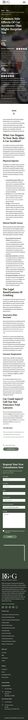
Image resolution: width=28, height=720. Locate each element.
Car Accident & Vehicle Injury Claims (10, 614)
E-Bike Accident (5, 622)
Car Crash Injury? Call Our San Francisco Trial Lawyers (14, 437)
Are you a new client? (8, 504)
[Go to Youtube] (17, 607)
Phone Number (6, 497)
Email (4, 490)
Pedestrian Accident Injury (8, 636)
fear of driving (13, 279)
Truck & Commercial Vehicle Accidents (11, 620)
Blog (7, 10)
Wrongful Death (5, 630)
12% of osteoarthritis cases (13, 199)
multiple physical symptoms (15, 267)
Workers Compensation (7, 644)
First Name (5, 476)
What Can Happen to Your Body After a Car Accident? (14, 432)
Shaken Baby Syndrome (7, 638)
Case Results (5, 658)
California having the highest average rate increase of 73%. (13, 331)
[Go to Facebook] (3, 607)
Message (5, 511)
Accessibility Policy (6, 674)
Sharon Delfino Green (12, 73)
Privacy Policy (16, 531)
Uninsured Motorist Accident (9, 641)
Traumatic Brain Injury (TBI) (8, 628)
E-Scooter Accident (6, 633)
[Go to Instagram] (6, 607)
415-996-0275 (8, 702)
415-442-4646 (19, 419)
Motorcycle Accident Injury (8, 617)
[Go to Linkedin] (10, 607)
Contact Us (11, 449)
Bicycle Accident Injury (7, 625)
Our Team (4, 652)
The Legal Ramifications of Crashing (11, 434)
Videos (3, 660)
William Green (10, 48)
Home (2, 10)
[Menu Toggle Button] (24, 2)
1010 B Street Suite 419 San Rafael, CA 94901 (10, 693)
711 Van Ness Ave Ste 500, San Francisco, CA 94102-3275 (12, 707)
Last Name (5, 483)
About (3, 672)
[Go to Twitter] (13, 607)
